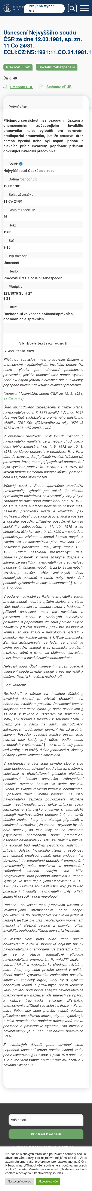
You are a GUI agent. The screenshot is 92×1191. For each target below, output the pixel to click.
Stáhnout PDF (21, 86)
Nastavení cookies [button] (19, 1181)
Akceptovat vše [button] (48, 1181)
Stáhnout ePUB (59, 86)
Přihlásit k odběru (46, 1134)
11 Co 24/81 (12, 398)
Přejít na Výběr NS (41, 8)
